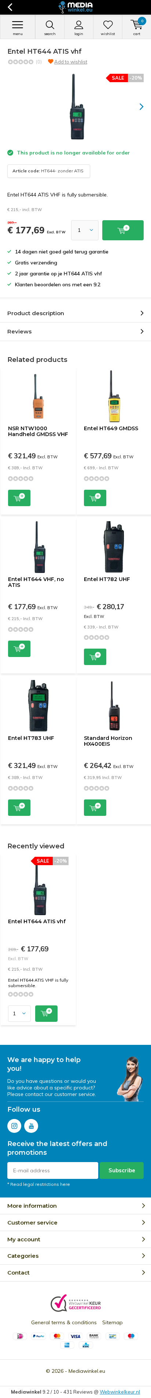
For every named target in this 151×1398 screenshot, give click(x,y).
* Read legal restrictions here (38, 1184)
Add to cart (19, 498)
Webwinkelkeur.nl (120, 1392)
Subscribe (121, 1170)
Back (9, 7)
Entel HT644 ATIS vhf (37, 921)
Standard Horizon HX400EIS (108, 741)
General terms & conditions (64, 1322)
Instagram (14, 1126)
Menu (18, 33)
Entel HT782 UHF (107, 579)
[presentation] (136, 106)
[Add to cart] (123, 230)
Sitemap (112, 1322)
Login (78, 33)
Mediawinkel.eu (87, 1371)
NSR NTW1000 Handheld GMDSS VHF (38, 431)
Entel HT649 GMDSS (111, 428)
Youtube (31, 1126)
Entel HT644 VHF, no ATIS (36, 582)
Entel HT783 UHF (31, 738)
